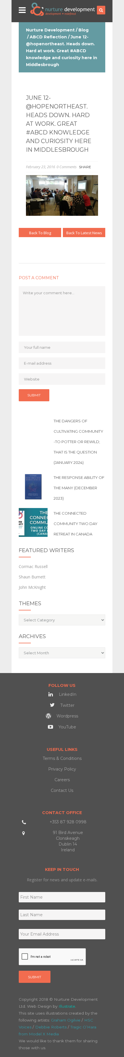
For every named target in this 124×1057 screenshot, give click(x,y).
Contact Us (62, 790)
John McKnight (32, 587)
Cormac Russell (33, 566)
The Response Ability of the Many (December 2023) (79, 488)
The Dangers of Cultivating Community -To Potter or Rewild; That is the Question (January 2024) (78, 442)
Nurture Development (50, 30)
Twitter (66, 705)
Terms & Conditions (62, 758)
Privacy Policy (62, 769)
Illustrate (67, 1006)
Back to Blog (40, 232)
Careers (62, 779)
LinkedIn (67, 694)
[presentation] (52, 957)
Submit (34, 977)
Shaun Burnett (32, 577)
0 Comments (67, 166)
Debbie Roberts (51, 1027)
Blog (83, 30)
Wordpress (66, 716)
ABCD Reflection (48, 37)
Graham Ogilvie (65, 1020)
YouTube (66, 727)
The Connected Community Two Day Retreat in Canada (75, 523)
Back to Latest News (84, 232)
